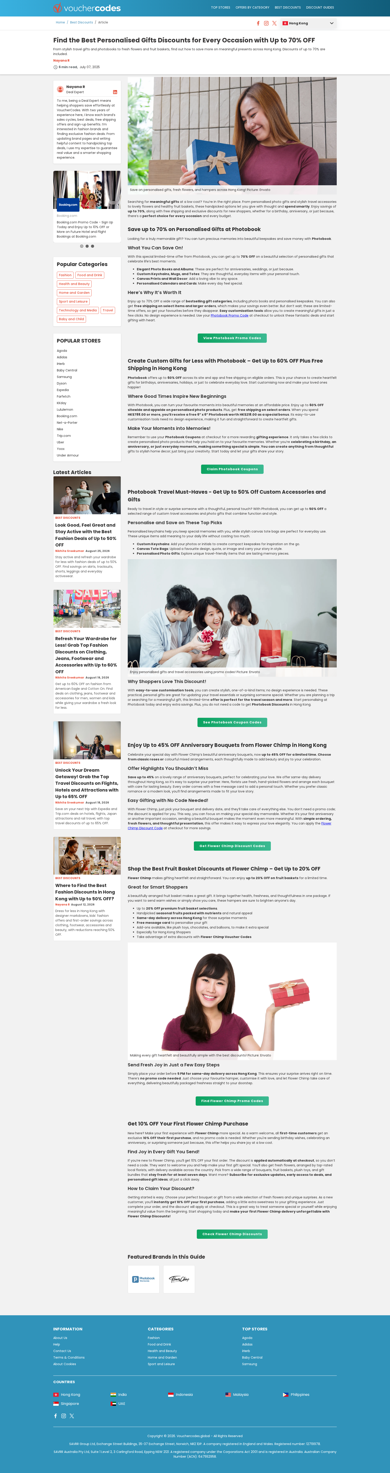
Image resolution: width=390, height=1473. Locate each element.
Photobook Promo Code (229, 315)
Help (56, 1344)
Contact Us (62, 1351)
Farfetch (63, 396)
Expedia (63, 390)
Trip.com (64, 435)
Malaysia (240, 1394)
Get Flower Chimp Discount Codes (232, 846)
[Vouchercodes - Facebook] (258, 24)
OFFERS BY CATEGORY (252, 7)
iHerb (61, 363)
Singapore (70, 1403)
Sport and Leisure (73, 301)
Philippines (300, 1394)
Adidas (62, 357)
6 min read (68, 67)
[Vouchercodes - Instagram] (266, 24)
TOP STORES (220, 7)
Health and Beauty (74, 284)
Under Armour (68, 455)
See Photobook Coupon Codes (232, 722)
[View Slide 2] (87, 246)
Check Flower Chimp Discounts (232, 1234)
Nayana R (61, 60)
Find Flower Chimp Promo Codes (232, 1101)
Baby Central (67, 370)
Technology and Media (78, 310)
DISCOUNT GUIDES (320, 7)
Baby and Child (71, 319)
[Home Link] (87, 8)
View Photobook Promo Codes (232, 338)
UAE (121, 1403)
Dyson (62, 383)
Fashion (65, 275)
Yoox (61, 449)
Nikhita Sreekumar (69, 551)
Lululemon (65, 409)
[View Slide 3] (92, 246)
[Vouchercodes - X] (274, 24)
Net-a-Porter (67, 422)
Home (60, 22)
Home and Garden (74, 292)
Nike (60, 429)
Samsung (64, 377)
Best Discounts (81, 22)
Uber (60, 442)
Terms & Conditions (69, 1357)
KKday (61, 403)
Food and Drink (89, 275)
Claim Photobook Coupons (232, 469)
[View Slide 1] (82, 246)
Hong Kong (298, 23)
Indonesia (184, 1394)
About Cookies (64, 1364)
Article (103, 22)
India (122, 1394)
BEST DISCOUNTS (288, 7)
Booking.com (67, 416)
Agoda (62, 350)
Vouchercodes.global (193, 1436)
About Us (60, 1338)
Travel (108, 310)
